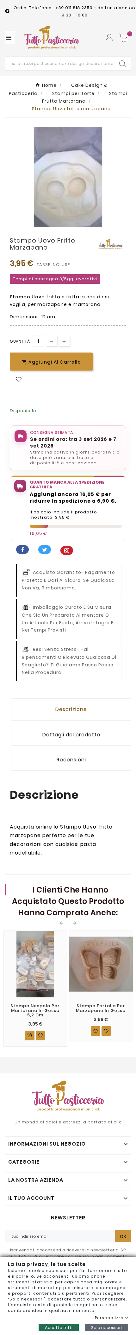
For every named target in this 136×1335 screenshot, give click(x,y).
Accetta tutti (58, 1328)
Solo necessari (106, 1328)
